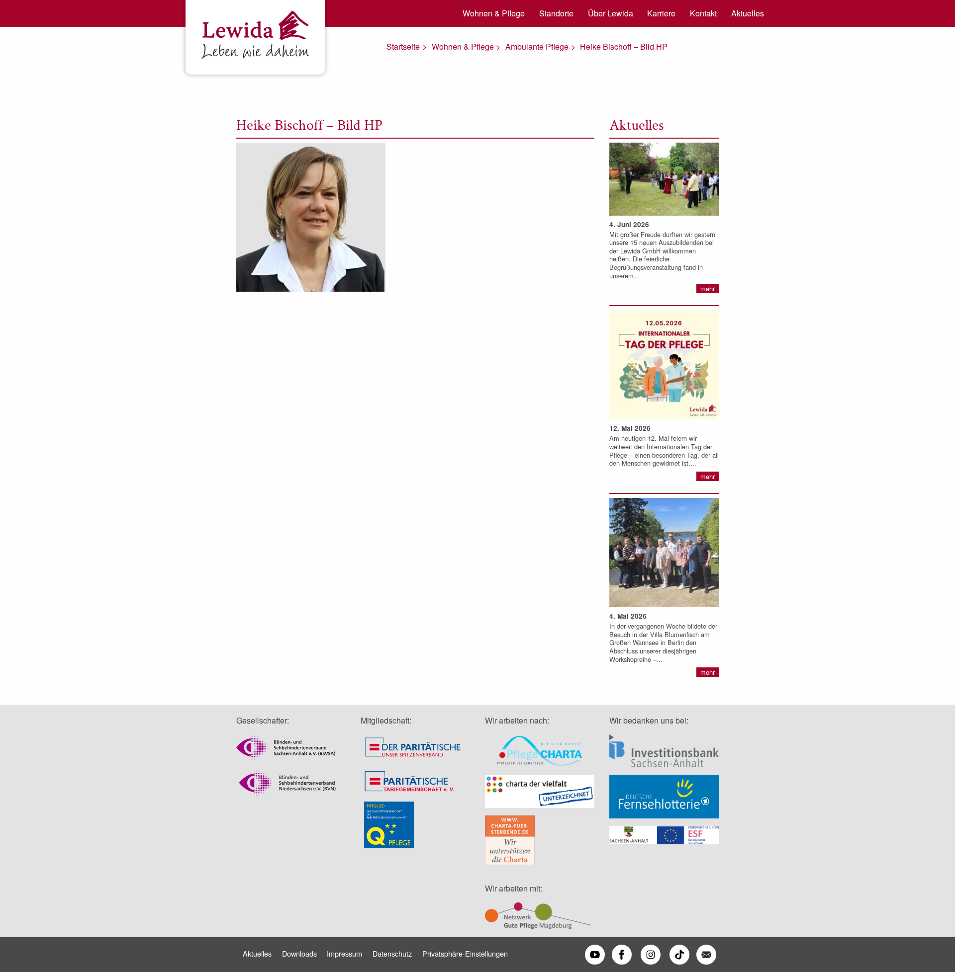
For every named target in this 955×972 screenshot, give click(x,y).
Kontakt (703, 13)
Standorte (556, 13)
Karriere (661, 13)
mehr (707, 288)
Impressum (344, 953)
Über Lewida (610, 13)
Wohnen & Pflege (494, 13)
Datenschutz (392, 953)
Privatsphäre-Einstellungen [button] (465, 953)
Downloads (299, 953)
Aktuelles (747, 13)
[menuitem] (490, 13)
